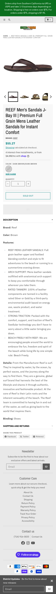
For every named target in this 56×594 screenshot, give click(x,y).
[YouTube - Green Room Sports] (33, 543)
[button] (13, 97)
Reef (15, 138)
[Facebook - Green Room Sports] (23, 543)
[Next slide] (51, 97)
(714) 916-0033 (21, 536)
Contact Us (37, 536)
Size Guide (11, 174)
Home (5, 36)
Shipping (10, 147)
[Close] (52, 580)
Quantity (10, 179)
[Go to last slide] (5, 97)
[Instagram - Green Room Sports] (28, 543)
